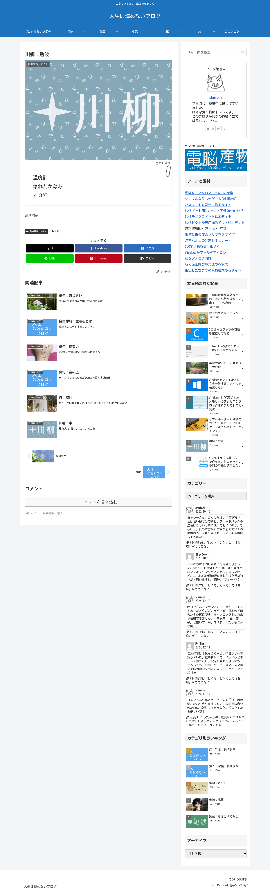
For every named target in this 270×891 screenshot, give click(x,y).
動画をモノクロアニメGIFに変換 (209, 193)
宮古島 (210, 228)
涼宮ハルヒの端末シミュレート (208, 240)
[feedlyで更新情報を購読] (218, 128)
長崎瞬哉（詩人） (38, 231)
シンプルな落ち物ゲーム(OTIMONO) (211, 198)
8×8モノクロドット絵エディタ (208, 216)
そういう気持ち (238, 879)
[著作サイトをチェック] (208, 128)
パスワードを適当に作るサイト (208, 204)
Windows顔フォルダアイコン (205, 252)
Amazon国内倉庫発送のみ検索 (206, 264)
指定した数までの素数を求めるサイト (213, 270)
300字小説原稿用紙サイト (204, 246)
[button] (147, 258)
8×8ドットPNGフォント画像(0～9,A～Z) (215, 210)
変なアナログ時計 (198, 258)
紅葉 (223, 228)
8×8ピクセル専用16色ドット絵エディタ (214, 222)
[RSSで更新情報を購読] (223, 128)
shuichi (215, 97)
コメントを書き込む (99, 502)
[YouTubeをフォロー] (213, 128)
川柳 (57, 231)
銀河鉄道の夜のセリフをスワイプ (210, 234)
